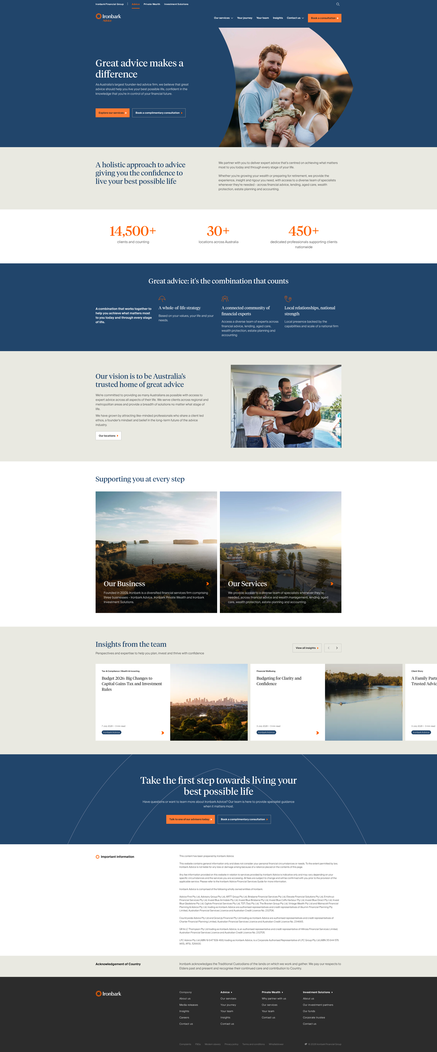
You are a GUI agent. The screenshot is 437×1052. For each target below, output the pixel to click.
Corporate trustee (314, 1017)
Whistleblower (276, 1044)
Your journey (244, 18)
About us (185, 998)
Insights (278, 18)
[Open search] (338, 4)
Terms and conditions (253, 1044)
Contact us (293, 18)
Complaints (185, 1044)
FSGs (198, 1044)
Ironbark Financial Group (110, 4)
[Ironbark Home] (136, 994)
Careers (184, 1017)
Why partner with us (274, 998)
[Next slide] (337, 648)
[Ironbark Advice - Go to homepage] (108, 18)
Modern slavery (213, 1044)
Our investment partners (318, 1005)
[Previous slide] (328, 648)
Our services (222, 18)
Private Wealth (152, 4)
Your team (262, 18)
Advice (136, 4)
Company (185, 992)
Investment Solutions (176, 4)
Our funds (309, 1011)
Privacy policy (231, 1044)
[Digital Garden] (306, 1044)
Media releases (188, 1005)
